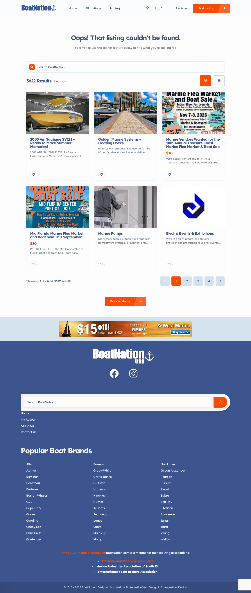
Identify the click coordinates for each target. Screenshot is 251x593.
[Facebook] (114, 373)
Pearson (166, 477)
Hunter (98, 502)
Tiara (164, 527)
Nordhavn (168, 464)
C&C (29, 502)
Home (73, 8)
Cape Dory (33, 508)
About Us (27, 426)
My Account (29, 419)
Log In (159, 8)
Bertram (32, 489)
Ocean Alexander (173, 470)
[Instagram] (133, 373)
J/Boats (99, 508)
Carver (31, 514)
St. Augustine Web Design (141, 587)
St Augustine (169, 587)
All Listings (93, 8)
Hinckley (99, 495)
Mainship (99, 533)
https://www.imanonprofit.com (84, 553)
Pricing (115, 8)
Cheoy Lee (33, 527)
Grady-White (102, 470)
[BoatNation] (39, 8)
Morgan (98, 539)
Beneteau (33, 483)
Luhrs (97, 527)
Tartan (165, 520)
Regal (165, 489)
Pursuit (166, 483)
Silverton (167, 508)
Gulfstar (99, 483)
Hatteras (99, 489)
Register (181, 8)
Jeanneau (100, 514)
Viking (165, 533)
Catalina (32, 520)
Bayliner (32, 477)
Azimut (31, 470)
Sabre (165, 495)
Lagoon (98, 520)
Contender (33, 539)
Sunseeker (168, 514)
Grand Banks (102, 477)
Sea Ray (166, 502)
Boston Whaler (36, 495)
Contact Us (29, 432)
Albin (29, 464)
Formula (99, 464)
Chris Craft (33, 533)
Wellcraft (167, 539)
